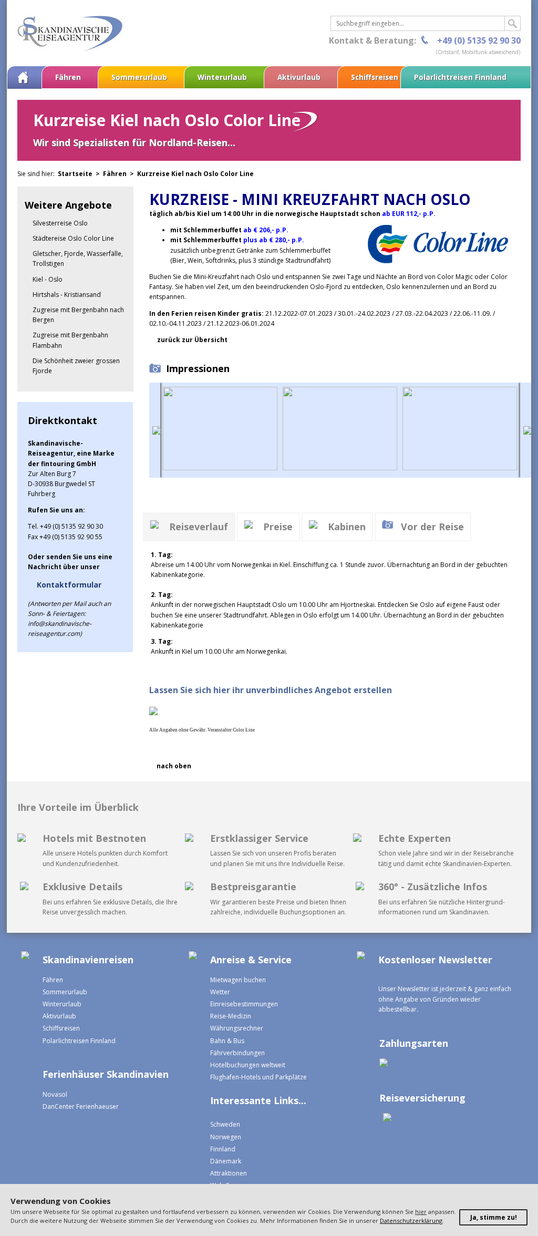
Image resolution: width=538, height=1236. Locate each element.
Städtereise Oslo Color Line (73, 238)
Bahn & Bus (227, 1040)
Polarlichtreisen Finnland (460, 77)
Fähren (68, 77)
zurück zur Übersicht (192, 339)
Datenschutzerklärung (411, 1220)
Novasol (55, 1094)
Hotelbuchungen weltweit (247, 1064)
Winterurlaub (222, 77)
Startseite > (80, 173)
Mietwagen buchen (238, 979)
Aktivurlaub (298, 77)
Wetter (220, 991)
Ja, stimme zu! (493, 1217)
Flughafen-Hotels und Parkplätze (258, 1077)
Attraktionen (228, 1173)
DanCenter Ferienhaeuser (81, 1106)
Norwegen (225, 1136)
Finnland (222, 1149)
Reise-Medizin (230, 1016)
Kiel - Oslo (48, 279)
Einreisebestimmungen (244, 1004)
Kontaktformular (69, 585)
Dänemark (225, 1161)
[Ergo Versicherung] (385, 1118)
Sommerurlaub (139, 77)
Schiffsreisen (374, 77)
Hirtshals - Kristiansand (67, 294)
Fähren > (120, 173)
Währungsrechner (236, 1028)
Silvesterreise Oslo (60, 223)
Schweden (225, 1124)
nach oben (174, 765)
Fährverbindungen (237, 1052)
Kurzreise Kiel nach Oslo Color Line (195, 173)
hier (421, 1212)
